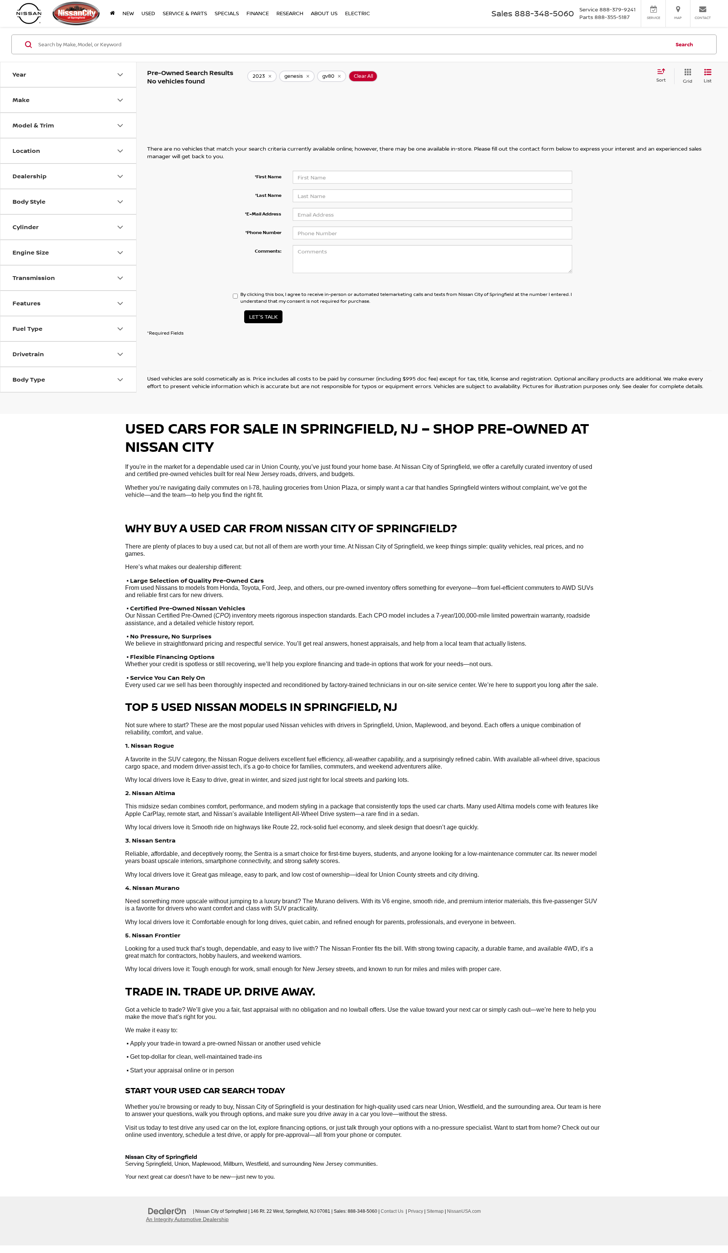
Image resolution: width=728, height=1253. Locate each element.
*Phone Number (263, 232)
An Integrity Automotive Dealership (187, 1219)
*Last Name (268, 195)
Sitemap (435, 1211)
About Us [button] (324, 13)
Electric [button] (357, 13)
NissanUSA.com (464, 1211)
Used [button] (148, 13)
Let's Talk (263, 316)
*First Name (268, 176)
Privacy (415, 1211)
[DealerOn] (167, 1211)
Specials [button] (227, 13)
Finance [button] (257, 13)
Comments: (268, 251)
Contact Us (392, 1211)
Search (684, 44)
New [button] (128, 13)
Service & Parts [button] (185, 13)
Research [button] (289, 13)
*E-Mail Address (263, 214)
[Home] (112, 13)
